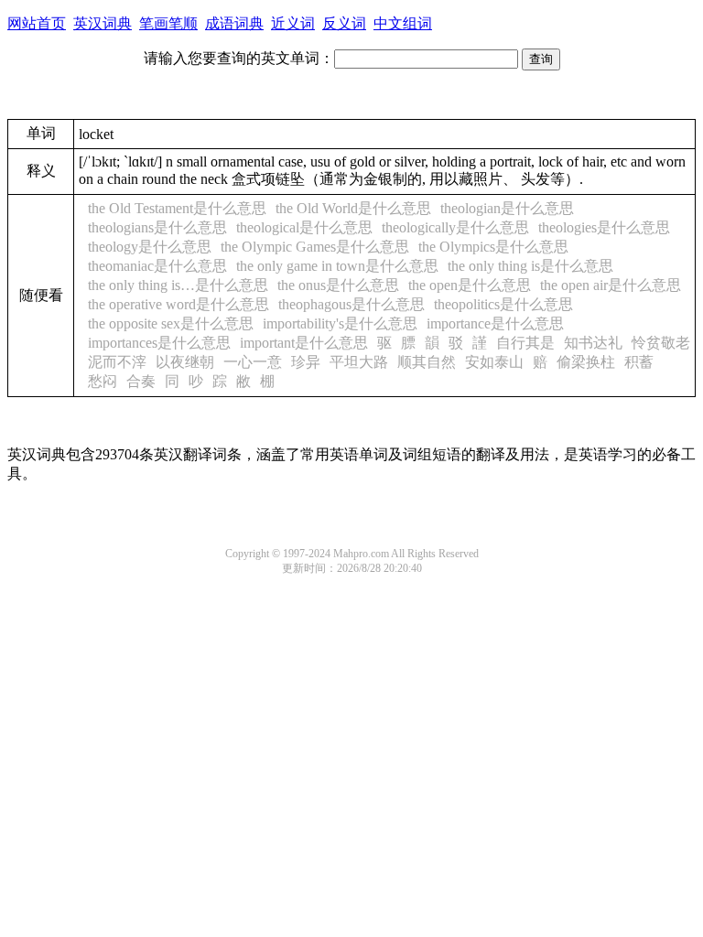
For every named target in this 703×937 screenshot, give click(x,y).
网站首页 (36, 23)
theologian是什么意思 (507, 208)
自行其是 (525, 342)
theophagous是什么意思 (351, 304)
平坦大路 (359, 362)
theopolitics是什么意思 (503, 304)
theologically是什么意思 (455, 227)
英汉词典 (102, 23)
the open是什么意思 (469, 285)
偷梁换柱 (586, 362)
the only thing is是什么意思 (530, 266)
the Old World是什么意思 (353, 208)
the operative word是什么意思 (178, 304)
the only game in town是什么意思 (337, 266)
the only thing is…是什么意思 (178, 285)
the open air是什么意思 (610, 285)
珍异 (305, 362)
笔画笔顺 (168, 23)
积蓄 (639, 362)
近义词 (293, 23)
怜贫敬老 (661, 342)
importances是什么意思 (159, 342)
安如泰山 (494, 362)
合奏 (141, 381)
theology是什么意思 (149, 246)
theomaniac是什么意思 (157, 266)
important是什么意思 (304, 342)
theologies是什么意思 (604, 227)
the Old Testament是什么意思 (177, 208)
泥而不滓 (117, 362)
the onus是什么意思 (338, 285)
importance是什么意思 (495, 323)
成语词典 (234, 23)
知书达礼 (593, 342)
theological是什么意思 (304, 227)
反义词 (344, 23)
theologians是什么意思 (157, 227)
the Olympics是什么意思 (493, 246)
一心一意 (252, 362)
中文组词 (402, 23)
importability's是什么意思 (340, 323)
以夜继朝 (185, 362)
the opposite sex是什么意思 (171, 323)
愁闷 (102, 381)
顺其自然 (426, 362)
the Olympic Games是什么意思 (315, 246)
